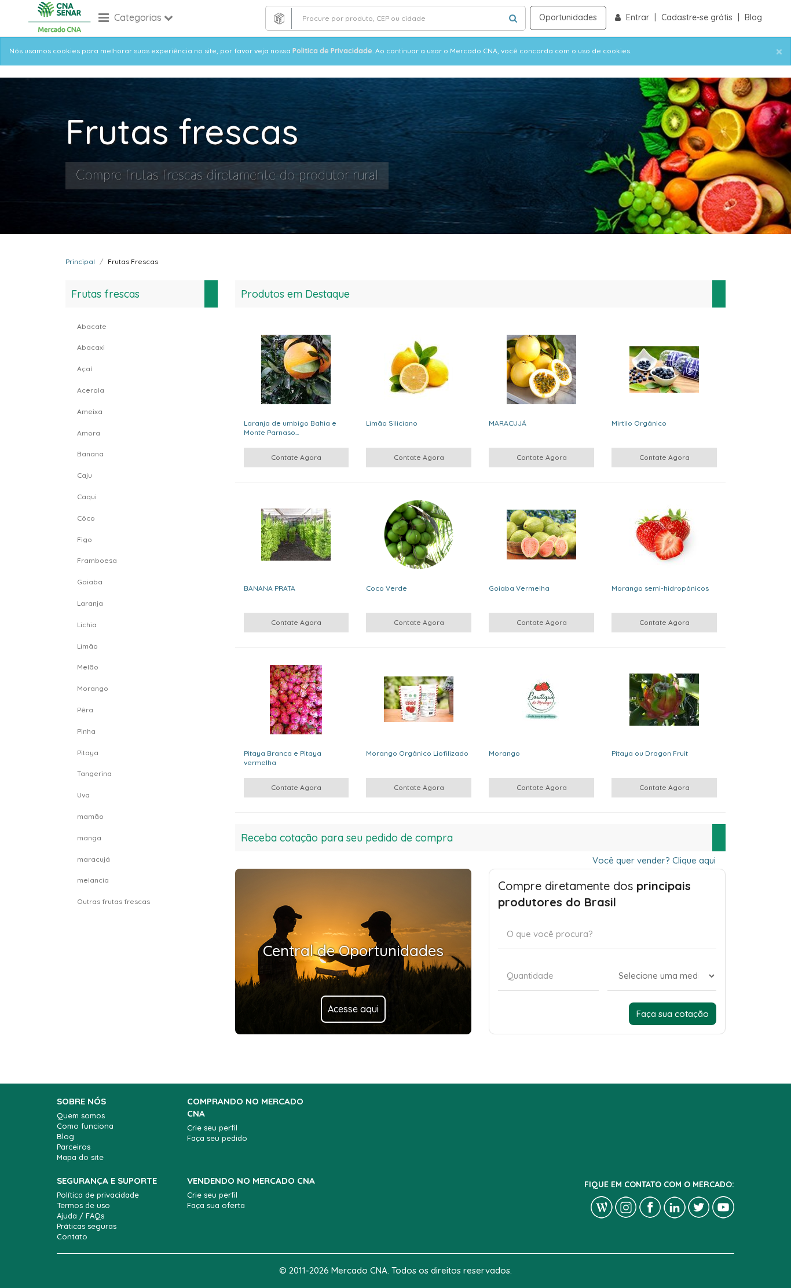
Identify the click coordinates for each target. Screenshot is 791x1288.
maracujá (93, 859)
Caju (84, 475)
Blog (753, 17)
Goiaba (89, 581)
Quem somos (81, 1115)
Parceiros (73, 1146)
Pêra (85, 709)
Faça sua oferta (216, 1205)
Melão (87, 667)
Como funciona (85, 1125)
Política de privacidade (98, 1194)
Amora (88, 433)
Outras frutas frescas (113, 901)
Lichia (87, 624)
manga (89, 837)
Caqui (87, 496)
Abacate (92, 326)
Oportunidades (568, 17)
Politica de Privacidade (332, 50)
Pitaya (87, 752)
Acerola (90, 390)
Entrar (638, 17)
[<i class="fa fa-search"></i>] (513, 18)
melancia (93, 880)
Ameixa (89, 411)
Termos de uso (83, 1205)
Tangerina (94, 773)
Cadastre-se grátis (698, 17)
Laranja (90, 603)
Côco (86, 518)
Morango (92, 688)
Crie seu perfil (212, 1127)
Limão (87, 646)
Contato (72, 1236)
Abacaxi (91, 347)
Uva (83, 795)
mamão (90, 816)
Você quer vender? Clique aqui (654, 860)
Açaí (84, 368)
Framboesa (97, 560)
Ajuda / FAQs (80, 1215)
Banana (90, 453)
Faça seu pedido (217, 1138)
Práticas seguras (86, 1226)
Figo (84, 539)
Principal (80, 261)
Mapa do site (80, 1157)
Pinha (86, 731)
